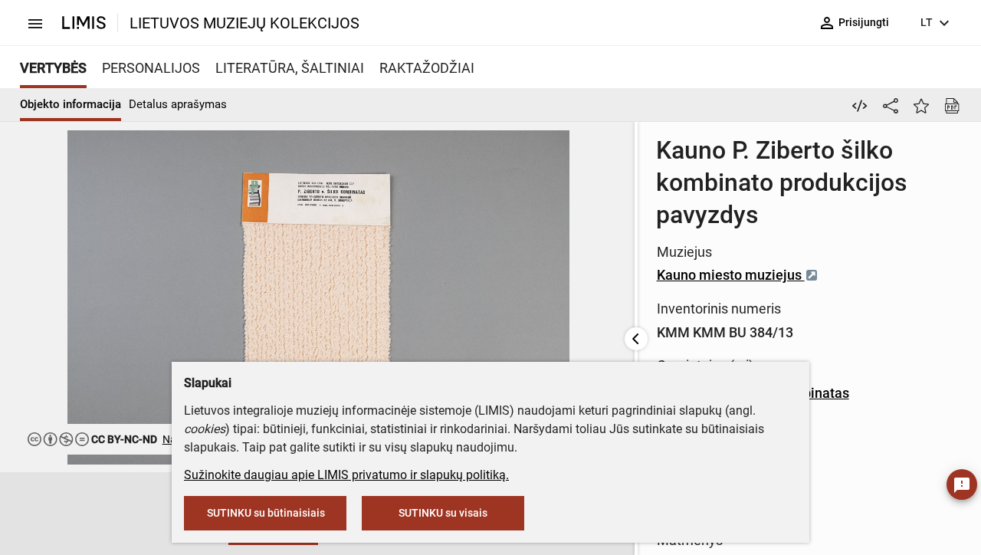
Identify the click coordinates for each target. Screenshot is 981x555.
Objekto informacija (70, 104)
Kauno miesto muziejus (731, 275)
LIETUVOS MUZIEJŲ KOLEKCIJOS (244, 23)
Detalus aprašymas (178, 104)
